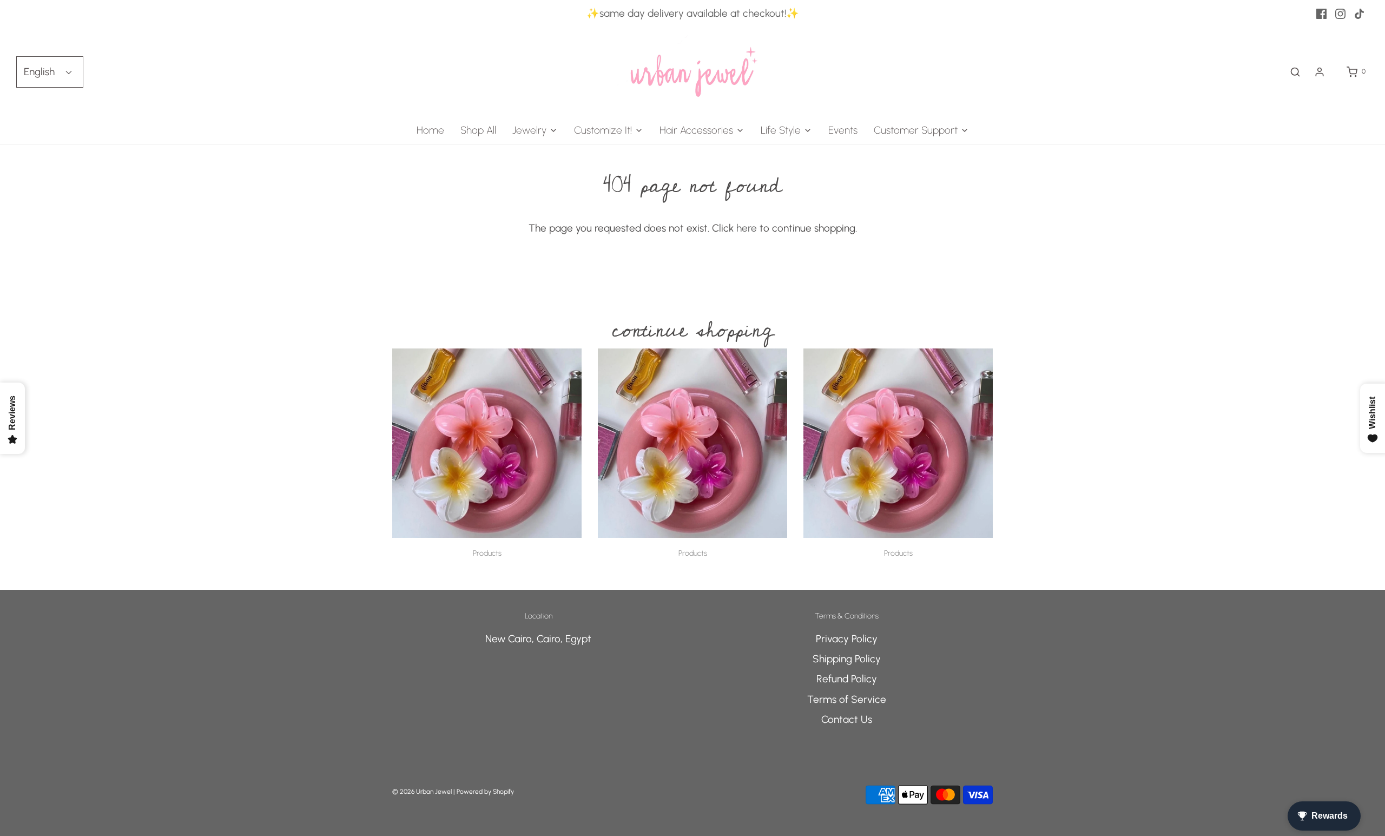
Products (487, 553)
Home (430, 130)
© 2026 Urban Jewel (422, 791)
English (40, 71)
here (746, 228)
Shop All (478, 130)
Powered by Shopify (485, 791)
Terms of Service (846, 699)
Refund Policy (846, 679)
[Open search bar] (1295, 72)
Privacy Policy (847, 639)
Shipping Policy (847, 659)
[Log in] (1319, 72)
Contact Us (846, 719)
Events (843, 130)
